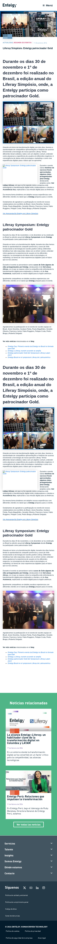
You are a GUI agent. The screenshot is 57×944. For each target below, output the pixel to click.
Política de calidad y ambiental (16, 895)
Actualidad (8, 42)
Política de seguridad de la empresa (19, 938)
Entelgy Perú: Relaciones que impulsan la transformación (25, 798)
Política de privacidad (33, 931)
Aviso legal (42, 938)
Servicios (10, 843)
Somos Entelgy (13, 861)
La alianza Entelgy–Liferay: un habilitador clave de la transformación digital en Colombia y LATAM (26, 739)
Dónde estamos (13, 867)
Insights (9, 855)
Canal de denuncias (12, 916)
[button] (28, 844)
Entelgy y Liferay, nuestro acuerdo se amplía (24, 351)
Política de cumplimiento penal (16, 902)
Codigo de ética (10, 909)
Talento (9, 849)
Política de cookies (12, 931)
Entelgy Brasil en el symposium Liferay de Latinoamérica (29, 357)
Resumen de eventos (23, 42)
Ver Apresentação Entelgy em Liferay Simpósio (20, 214)
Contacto (10, 873)
